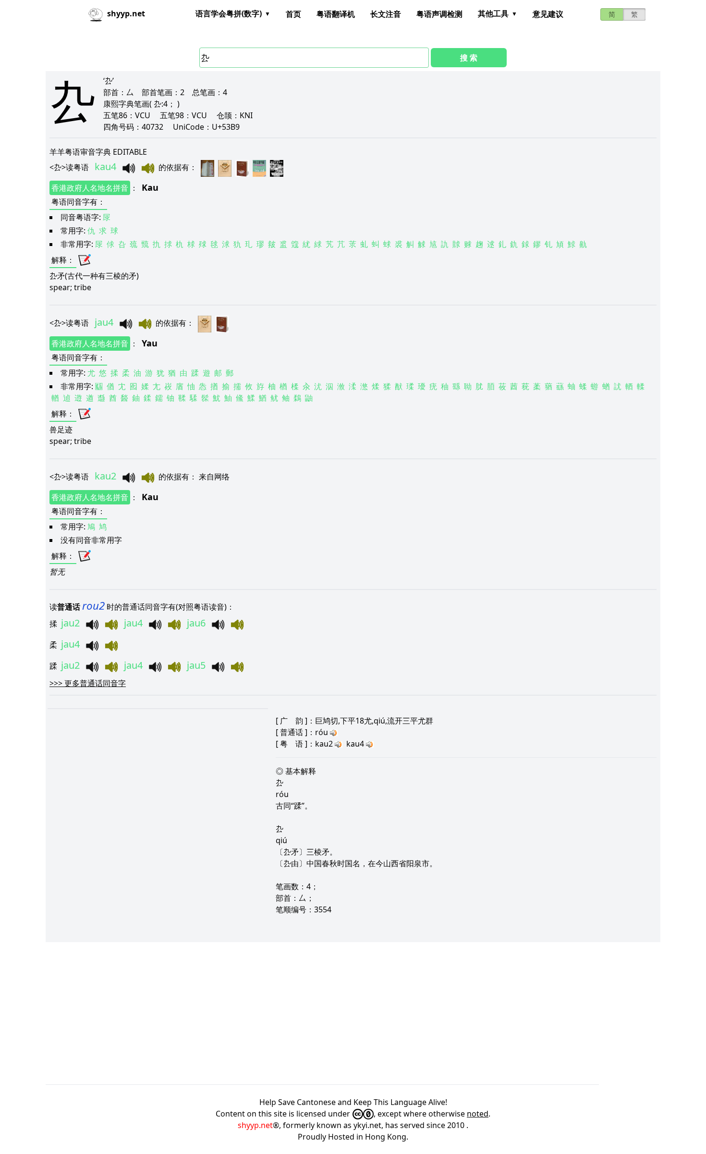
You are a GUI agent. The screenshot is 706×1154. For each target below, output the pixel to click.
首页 (293, 14)
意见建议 (548, 14)
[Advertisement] (334, 1013)
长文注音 (385, 14)
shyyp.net (255, 1125)
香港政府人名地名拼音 (89, 188)
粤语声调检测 (439, 14)
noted (477, 1113)
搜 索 (468, 57)
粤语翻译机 (335, 14)
